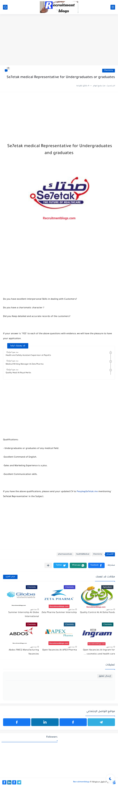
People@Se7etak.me (87, 492)
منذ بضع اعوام (13, 352)
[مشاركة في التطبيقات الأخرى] (48, 565)
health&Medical (82, 554)
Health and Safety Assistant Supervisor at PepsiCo (28, 355)
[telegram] (101, 722)
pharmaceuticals (65, 554)
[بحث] (5, 7)
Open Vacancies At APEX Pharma (59, 650)
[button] (96, 565)
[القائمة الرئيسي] (112, 7)
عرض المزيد (10, 577)
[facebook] (73, 722)
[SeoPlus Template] (114, 782)
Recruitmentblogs (81, 782)
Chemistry (108, 71)
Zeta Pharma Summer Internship (59, 612)
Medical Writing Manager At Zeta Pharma (24, 364)
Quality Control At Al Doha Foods (97, 612)
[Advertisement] (59, 41)
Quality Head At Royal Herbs (18, 373)
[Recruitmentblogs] (59, 7)
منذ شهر (109, 609)
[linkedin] (45, 722)
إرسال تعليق (105, 676)
